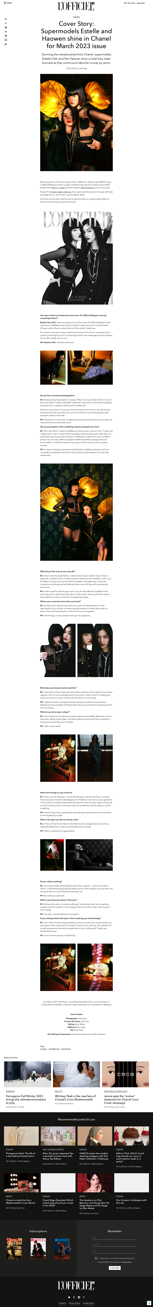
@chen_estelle (58, 188)
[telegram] (6, 44)
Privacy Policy (127, 1262)
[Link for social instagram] (79, 1298)
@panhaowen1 (87, 188)
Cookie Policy (88, 1303)
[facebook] (6, 23)
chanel (43, 1049)
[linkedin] (6, 32)
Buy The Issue (129, 3)
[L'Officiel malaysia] (76, 6)
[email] (6, 19)
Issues (76, 17)
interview (65, 1049)
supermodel (54, 1049)
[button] (69, 1249)
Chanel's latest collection (60, 192)
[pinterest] (6, 28)
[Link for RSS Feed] (84, 1297)
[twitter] (6, 36)
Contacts (62, 1303)
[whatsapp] (6, 40)
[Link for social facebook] (74, 1298)
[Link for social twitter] (69, 1298)
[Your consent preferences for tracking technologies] (149, 1303)
